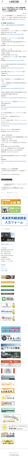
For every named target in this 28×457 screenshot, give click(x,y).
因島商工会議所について (7, 244)
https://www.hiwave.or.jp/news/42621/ (15, 34)
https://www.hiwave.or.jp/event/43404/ (15, 75)
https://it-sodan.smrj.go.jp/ (13, 131)
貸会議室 (3, 264)
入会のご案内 (4, 270)
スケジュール (4, 268)
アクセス (3, 266)
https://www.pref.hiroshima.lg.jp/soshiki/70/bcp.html (12, 88)
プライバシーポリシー (14, 452)
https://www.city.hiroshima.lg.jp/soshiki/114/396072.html (14, 97)
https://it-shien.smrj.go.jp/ (12, 151)
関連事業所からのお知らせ (7, 179)
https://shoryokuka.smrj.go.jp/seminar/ (15, 68)
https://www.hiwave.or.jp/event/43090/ (15, 45)
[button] (25, 229)
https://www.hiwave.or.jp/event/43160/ (15, 60)
